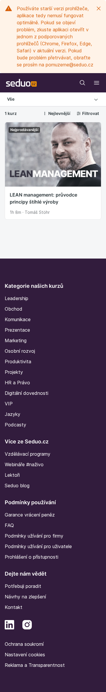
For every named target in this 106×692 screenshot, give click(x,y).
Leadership (16, 298)
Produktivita (18, 361)
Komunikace (18, 319)
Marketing (15, 340)
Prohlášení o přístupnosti (31, 557)
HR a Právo (17, 382)
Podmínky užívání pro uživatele (38, 546)
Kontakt (13, 607)
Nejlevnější (59, 113)
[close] (99, 8)
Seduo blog (17, 485)
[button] (53, 99)
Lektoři (12, 475)
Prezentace (17, 330)
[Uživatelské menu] (96, 83)
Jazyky (12, 414)
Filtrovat (90, 113)
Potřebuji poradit (23, 586)
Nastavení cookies (25, 654)
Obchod (13, 309)
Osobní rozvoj (20, 351)
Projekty (14, 372)
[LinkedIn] (9, 624)
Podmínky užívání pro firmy (34, 536)
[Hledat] (82, 83)
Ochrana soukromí (24, 644)
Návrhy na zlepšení (25, 597)
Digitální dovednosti (26, 393)
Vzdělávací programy (27, 454)
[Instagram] (27, 624)
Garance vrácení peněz (30, 515)
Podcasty (15, 425)
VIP (9, 404)
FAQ (9, 525)
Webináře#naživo (24, 464)
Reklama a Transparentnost (35, 665)
